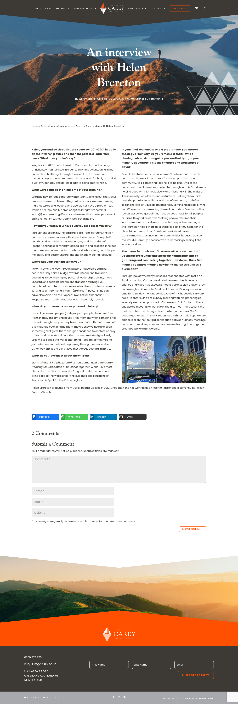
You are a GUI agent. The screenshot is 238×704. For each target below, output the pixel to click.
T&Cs (45, 698)
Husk (210, 698)
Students (61, 8)
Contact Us (158, 8)
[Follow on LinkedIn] (124, 697)
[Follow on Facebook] (113, 697)
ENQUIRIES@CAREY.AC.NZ (40, 664)
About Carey (135, 8)
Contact (57, 698)
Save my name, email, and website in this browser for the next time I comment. (85, 521)
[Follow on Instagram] (119, 697)
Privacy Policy (31, 698)
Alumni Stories (135, 99)
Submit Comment (192, 529)
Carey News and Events (70, 126)
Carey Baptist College (93, 99)
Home (35, 126)
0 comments (155, 99)
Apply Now (180, 8)
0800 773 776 (33, 657)
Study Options (39, 8)
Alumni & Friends (83, 8)
